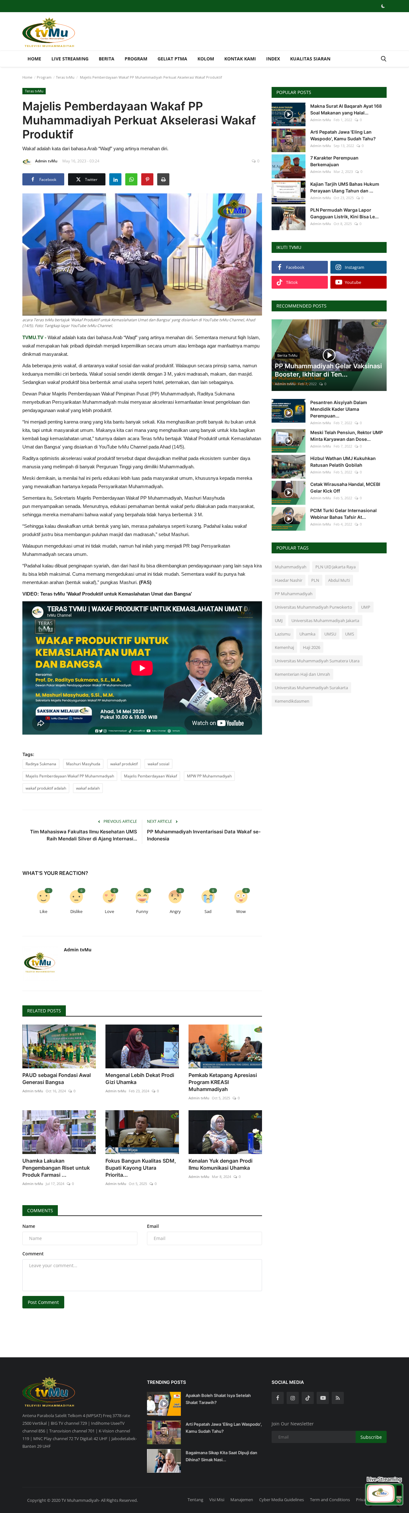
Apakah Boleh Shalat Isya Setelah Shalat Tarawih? (218, 1399)
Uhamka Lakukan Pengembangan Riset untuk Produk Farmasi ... (56, 1168)
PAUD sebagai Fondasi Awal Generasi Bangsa (56, 1078)
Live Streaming (70, 59)
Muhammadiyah (290, 567)
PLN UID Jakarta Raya (335, 567)
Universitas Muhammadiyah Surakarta (311, 687)
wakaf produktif (124, 764)
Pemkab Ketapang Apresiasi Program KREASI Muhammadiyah (223, 1082)
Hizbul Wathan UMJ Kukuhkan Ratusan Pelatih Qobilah (343, 462)
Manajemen (241, 1499)
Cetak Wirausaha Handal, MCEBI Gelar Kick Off (345, 487)
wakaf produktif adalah (46, 788)
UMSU (330, 634)
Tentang (195, 1499)
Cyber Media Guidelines (281, 1499)
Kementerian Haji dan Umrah (302, 674)
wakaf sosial (158, 764)
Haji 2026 (311, 647)
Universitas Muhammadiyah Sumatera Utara (317, 661)
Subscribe (371, 1437)
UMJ (278, 620)
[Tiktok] (308, 1398)
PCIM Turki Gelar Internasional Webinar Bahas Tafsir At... (343, 514)
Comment (33, 1254)
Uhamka (307, 634)
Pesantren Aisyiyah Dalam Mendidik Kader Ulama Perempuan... (338, 409)
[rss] (338, 1398)
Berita (106, 59)
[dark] (383, 6)
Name (28, 1226)
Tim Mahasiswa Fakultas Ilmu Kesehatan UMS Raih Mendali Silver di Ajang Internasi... (83, 835)
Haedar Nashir (288, 580)
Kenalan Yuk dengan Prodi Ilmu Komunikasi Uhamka (220, 1164)
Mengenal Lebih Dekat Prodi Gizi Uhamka (139, 1078)
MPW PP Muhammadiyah (209, 776)
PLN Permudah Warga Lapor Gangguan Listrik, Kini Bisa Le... (344, 213)
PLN (315, 580)
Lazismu (282, 634)
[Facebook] (278, 1398)
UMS (349, 634)
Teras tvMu (65, 77)
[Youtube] (323, 1398)
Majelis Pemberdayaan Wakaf (150, 776)
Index (273, 59)
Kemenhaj (284, 647)
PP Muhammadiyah (294, 594)
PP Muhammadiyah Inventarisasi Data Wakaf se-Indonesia (204, 835)
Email (153, 1226)
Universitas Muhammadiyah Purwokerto (313, 607)
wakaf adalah (88, 788)
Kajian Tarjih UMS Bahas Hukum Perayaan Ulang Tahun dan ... (344, 187)
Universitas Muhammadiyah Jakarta (325, 620)
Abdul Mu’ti (339, 580)
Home (34, 59)
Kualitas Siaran (310, 59)
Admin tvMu (46, 161)
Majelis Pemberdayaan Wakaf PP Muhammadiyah (70, 776)
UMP (365, 607)
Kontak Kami (240, 59)
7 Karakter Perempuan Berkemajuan (334, 161)
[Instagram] (293, 1398)
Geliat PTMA (172, 59)
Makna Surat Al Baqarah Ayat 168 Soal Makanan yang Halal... (346, 109)
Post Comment (43, 1302)
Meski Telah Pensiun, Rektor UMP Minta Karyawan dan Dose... (346, 436)
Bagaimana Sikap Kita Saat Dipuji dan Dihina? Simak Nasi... (221, 1456)
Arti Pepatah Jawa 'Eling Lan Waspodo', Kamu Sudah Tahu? (343, 135)
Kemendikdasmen (292, 701)
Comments (40, 1210)
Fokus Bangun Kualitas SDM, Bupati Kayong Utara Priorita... (140, 1168)
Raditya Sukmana (41, 764)
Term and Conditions (330, 1499)
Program (136, 59)
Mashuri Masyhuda (83, 764)
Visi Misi (216, 1499)
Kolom (205, 59)
